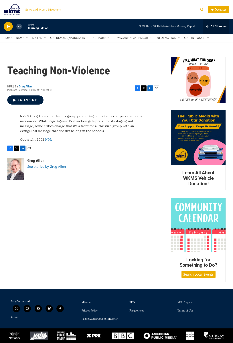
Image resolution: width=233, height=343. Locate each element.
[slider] (24, 26)
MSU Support (185, 302)
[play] (8, 26)
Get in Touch (195, 38)
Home (8, 38)
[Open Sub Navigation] (27, 37)
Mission (86, 302)
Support (99, 38)
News (20, 38)
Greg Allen (25, 86)
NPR (48, 139)
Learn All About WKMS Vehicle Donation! (198, 178)
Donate (220, 9)
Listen (37, 38)
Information (166, 38)
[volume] (19, 26)
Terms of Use (185, 310)
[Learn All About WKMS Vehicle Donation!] (198, 137)
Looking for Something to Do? (198, 262)
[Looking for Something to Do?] (198, 225)
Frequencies (136, 310)
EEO (132, 302)
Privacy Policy (90, 310)
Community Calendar (131, 38)
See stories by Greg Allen (46, 166)
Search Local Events (198, 274)
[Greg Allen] (15, 169)
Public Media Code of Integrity (100, 318)
